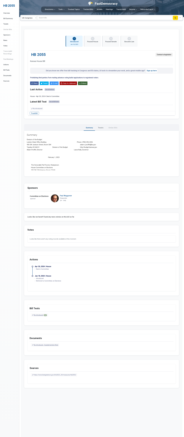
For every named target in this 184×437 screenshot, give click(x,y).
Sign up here (152, 71)
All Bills (99, 9)
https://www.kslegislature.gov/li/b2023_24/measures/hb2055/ (55, 375)
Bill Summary (8, 18)
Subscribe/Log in (146, 9)
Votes (5, 46)
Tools (60, 9)
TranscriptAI (121, 9)
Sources (6, 81)
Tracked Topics (74, 9)
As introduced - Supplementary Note (46, 345)
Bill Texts (6, 70)
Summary (89, 128)
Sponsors (6, 35)
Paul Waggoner (66, 196)
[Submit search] (175, 18)
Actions (6, 64)
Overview (6, 13)
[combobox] (29, 18)
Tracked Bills (88, 9)
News (5, 40)
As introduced (37, 108)
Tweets (5, 24)
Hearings (109, 9)
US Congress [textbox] (27, 18)
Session (132, 9)
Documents (7, 75)
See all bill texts (54, 101)
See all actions (49, 89)
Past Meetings (8, 59)
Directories (49, 9)
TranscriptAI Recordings (7, 52)
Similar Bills (7, 29)
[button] (180, 18)
